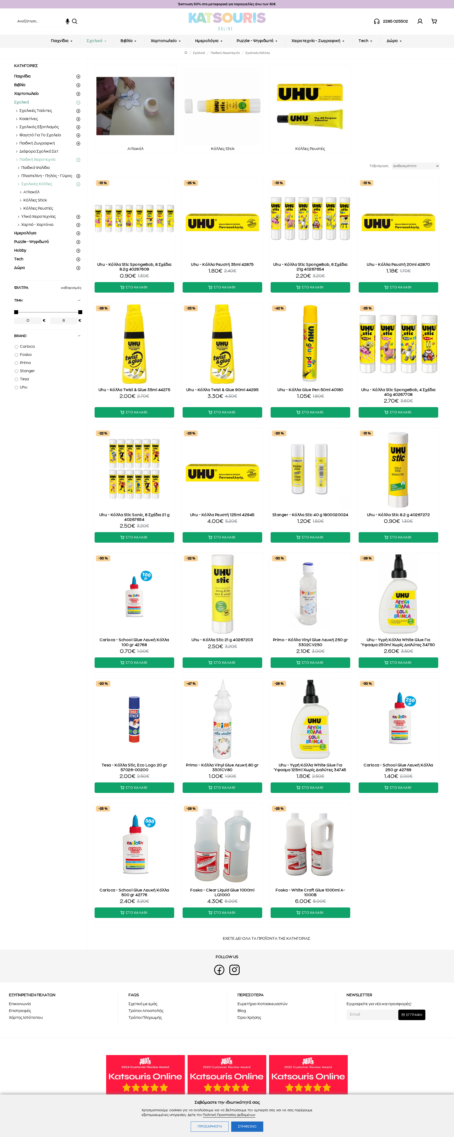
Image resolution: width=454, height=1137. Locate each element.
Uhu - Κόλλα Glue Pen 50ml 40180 (310, 390)
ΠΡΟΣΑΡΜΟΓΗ (210, 1126)
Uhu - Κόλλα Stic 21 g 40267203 (222, 640)
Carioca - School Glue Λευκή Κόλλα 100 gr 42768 (134, 642)
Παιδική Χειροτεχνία (225, 52)
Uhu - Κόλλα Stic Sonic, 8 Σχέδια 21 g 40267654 (134, 517)
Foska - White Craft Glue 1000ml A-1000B (310, 893)
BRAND (20, 336)
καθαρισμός (71, 287)
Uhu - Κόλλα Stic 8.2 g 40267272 (398, 515)
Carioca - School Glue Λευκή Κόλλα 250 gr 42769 (398, 768)
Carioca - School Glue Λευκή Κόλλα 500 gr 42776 (134, 893)
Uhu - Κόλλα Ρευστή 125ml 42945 (222, 515)
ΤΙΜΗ (18, 300)
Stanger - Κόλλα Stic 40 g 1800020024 (310, 515)
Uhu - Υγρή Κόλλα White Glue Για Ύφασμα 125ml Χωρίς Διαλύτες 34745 (310, 768)
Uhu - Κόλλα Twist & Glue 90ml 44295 (222, 390)
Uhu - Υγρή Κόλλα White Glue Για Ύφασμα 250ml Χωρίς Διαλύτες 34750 (398, 642)
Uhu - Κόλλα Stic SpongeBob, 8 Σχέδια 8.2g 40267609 (134, 267)
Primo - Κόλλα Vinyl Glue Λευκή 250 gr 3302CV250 (310, 642)
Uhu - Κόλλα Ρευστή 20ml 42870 (398, 265)
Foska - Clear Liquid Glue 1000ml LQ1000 (222, 893)
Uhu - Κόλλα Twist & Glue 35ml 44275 (135, 390)
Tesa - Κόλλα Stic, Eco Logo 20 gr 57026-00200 (134, 768)
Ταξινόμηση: (379, 166)
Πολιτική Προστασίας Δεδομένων (229, 1115)
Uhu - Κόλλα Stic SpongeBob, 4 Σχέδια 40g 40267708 (398, 392)
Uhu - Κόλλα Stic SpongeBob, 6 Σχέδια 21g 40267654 (310, 267)
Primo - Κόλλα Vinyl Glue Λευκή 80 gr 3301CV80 (222, 768)
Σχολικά (199, 52)
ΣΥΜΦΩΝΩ (247, 1126)
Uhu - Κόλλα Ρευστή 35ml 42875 (222, 265)
